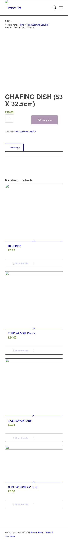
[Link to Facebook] (60, 540)
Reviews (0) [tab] (14, 147)
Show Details (21, 263)
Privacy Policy (36, 532)
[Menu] (61, 7)
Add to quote (45, 120)
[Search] (52, 7)
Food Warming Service (25, 131)
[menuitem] (52, 7)
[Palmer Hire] (28, 7)
